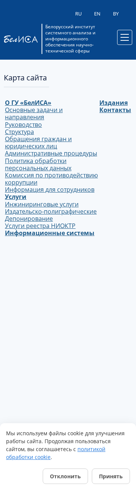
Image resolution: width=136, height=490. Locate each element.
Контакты (115, 110)
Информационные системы (49, 233)
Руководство (23, 124)
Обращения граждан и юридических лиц (38, 142)
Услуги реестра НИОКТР (40, 226)
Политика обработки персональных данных (38, 164)
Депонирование (29, 218)
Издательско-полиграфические (51, 211)
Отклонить (65, 476)
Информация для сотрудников (49, 189)
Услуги (15, 197)
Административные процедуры (51, 153)
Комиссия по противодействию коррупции (51, 178)
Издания (113, 103)
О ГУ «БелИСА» (28, 103)
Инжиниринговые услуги (42, 204)
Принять (111, 476)
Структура (19, 132)
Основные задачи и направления (34, 113)
